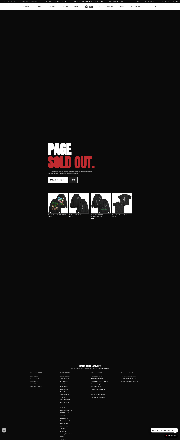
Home (73, 180)
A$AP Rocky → (64, 394)
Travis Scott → (34, 381)
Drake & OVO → (34, 376)
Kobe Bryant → (64, 402)
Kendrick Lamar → (35, 384)
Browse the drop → (57, 180)
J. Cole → (63, 431)
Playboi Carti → (64, 389)
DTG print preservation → (128, 378)
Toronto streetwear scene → (129, 381)
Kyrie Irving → (64, 423)
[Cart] (156, 7)
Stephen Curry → (65, 420)
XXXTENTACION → (65, 399)
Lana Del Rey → (64, 426)
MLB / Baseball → (65, 413)
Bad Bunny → (64, 418)
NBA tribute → (64, 386)
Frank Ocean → (64, 392)
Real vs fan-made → (96, 386)
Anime (122, 6)
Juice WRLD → (64, 378)
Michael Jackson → (66, 376)
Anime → (62, 415)
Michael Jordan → (65, 405)
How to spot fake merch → (98, 397)
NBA (100, 6)
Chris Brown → (64, 397)
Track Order (135, 6)
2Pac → (62, 407)
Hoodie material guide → (98, 389)
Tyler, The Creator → (36, 386)
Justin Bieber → (64, 384)
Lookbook (65, 6)
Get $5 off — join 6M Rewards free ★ (163, 430)
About (76, 6)
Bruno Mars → (64, 381)
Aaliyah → (63, 428)
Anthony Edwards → (66, 434)
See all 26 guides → (103, 368)
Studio (52, 6)
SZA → (62, 436)
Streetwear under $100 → (98, 378)
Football (110, 6)
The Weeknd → (34, 378)
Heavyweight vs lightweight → (99, 381)
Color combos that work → (98, 392)
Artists (41, 6)
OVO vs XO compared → (98, 394)
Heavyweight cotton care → (129, 376)
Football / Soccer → (66, 410)
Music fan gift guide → (97, 384)
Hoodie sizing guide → (97, 376)
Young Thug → (64, 439)
